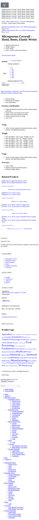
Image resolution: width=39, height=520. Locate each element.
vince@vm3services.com (9, 317)
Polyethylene (16, 408)
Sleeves (14, 435)
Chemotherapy (24, 339)
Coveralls (22, 21)
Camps (28, 337)
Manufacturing (17, 93)
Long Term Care (25, 358)
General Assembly (29, 349)
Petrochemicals (28, 363)
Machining (34, 358)
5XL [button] (12, 76)
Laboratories (5, 358)
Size (4, 73)
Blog (6, 458)
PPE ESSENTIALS (13, 21)
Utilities (16, 365)
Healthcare (21, 351)
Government (11, 352)
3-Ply (13, 442)
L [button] (11, 67)
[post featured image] (14, 181)
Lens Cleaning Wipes (18, 454)
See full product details (8, 55)
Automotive (15, 91)
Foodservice (34, 91)
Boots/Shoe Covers (14, 488)
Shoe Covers (16, 427)
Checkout (11, 381)
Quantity (4, 61)
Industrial (3, 93)
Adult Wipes (16, 451)
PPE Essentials (9, 483)
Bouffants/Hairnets (17, 428)
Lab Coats (15, 434)
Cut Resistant (16, 415)
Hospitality (5, 355)
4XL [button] (12, 74)
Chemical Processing (10, 339)
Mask (10, 440)
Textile (11, 365)
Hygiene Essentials (14, 449)
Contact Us (8, 459)
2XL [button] (12, 71)
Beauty (25, 337)
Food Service (20, 349)
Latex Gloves (16, 404)
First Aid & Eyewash (14, 514)
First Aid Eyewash (17, 452)
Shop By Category (10, 398)
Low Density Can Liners (19, 446)
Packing (10, 363)
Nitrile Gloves (16, 401)
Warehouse (15, 420)
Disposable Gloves (14, 399)
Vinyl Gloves (16, 403)
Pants (13, 439)
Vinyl (10, 468)
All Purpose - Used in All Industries (23, 334)
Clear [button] (21, 81)
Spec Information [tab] (10, 102)
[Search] (19, 386)
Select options (19, 229)
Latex (10, 466)
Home (3, 21)
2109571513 (6, 301)
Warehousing (27, 365)
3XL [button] (12, 72)
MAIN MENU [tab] (9, 389)
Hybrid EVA (16, 406)
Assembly (7, 337)
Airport (13, 334)
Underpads (15, 456)
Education (15, 342)
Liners (14, 418)
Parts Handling (18, 363)
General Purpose (17, 413)
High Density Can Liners (19, 447)
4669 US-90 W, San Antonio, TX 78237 (14, 292)
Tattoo (7, 365)
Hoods (14, 432)
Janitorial (9, 93)
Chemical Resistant (18, 411)
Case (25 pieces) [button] (16, 60)
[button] (2, 384)
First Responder (22, 342)
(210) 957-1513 (5, 241)
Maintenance (6, 361)
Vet (20, 365)
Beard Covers (16, 425)
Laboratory (14, 357)
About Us (7, 396)
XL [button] (12, 69)
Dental (9, 343)
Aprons (3, 186)
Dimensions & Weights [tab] (12, 100)
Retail (4, 366)
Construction (33, 339)
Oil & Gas (4, 363)
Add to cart (5, 85)
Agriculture (7, 91)
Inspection (23, 355)
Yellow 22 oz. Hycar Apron (19, 213)
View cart (4, 381)
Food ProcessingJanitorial (19, 346)
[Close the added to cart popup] (37, 2)
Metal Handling (32, 361)
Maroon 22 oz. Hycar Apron (19, 201)
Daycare (4, 342)
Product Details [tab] (10, 99)
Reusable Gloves (13, 410)
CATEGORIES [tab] (9, 391)
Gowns (14, 430)
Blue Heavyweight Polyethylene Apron (19, 189)
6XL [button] (12, 77)
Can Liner (11, 444)
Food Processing (25, 91)
